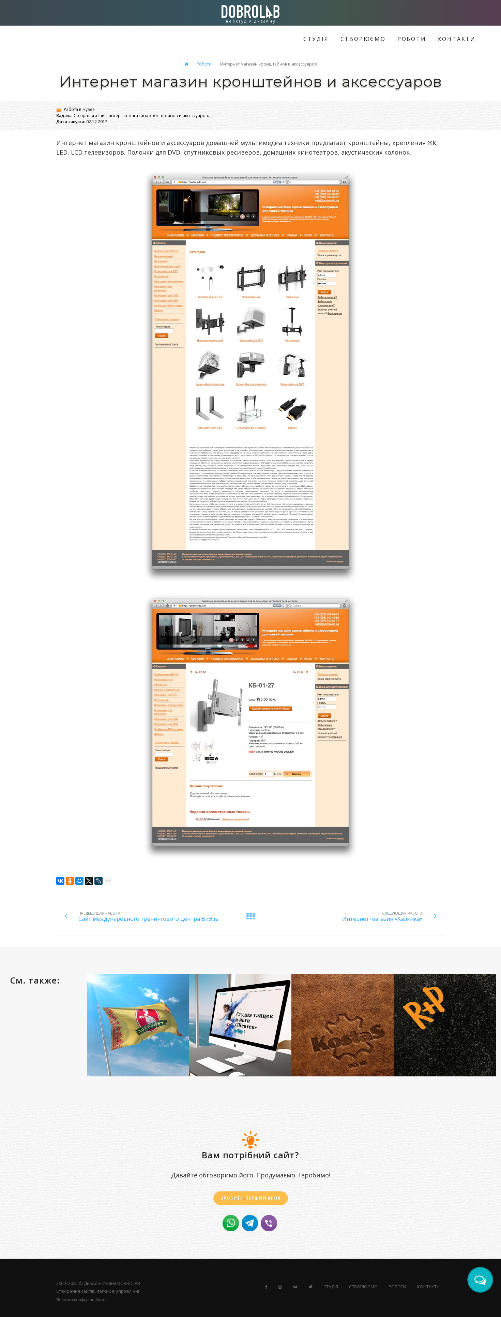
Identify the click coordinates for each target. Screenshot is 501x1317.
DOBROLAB (128, 1283)
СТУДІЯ (316, 39)
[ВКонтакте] (60, 881)
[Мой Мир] (79, 881)
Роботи (204, 64)
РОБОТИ (411, 39)
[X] (89, 881)
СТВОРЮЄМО (363, 39)
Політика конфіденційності (82, 1299)
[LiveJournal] (98, 881)
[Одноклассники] (70, 881)
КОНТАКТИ (457, 39)
